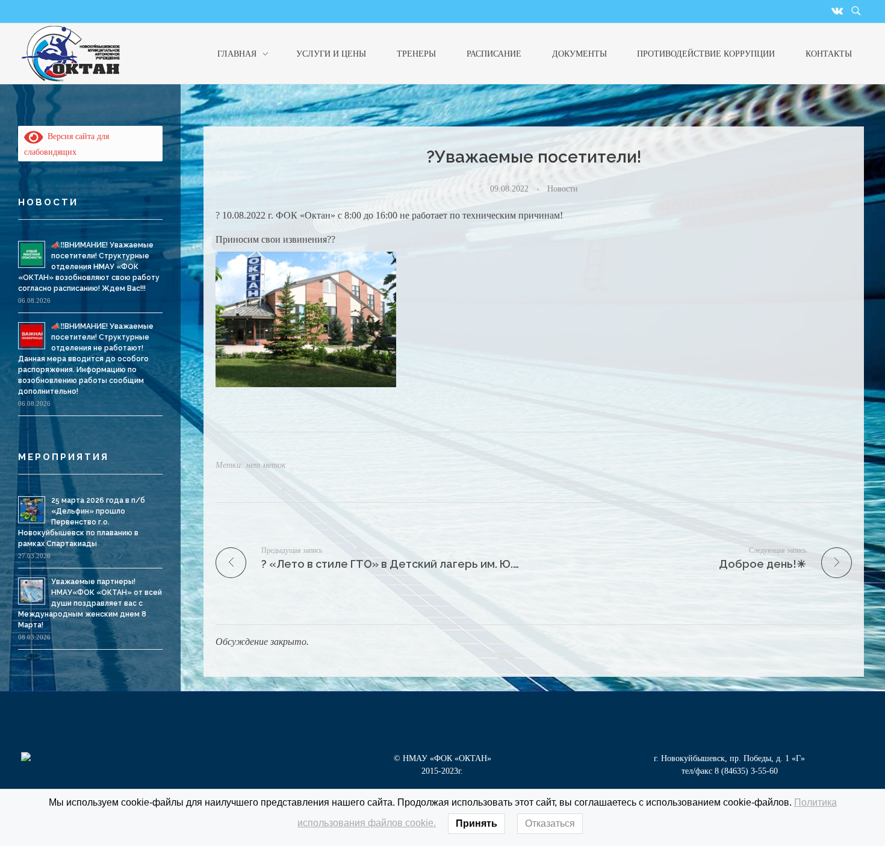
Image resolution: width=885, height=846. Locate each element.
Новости (562, 188)
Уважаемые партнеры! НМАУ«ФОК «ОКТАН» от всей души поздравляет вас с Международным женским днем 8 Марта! (90, 603)
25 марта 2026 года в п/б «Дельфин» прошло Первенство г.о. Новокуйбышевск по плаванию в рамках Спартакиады (81, 522)
